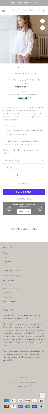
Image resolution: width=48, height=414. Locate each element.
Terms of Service (9, 301)
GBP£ (23, 377)
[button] (20, 86)
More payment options (24, 198)
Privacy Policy (8, 297)
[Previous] (13, 67)
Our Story (6, 257)
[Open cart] (45, 10)
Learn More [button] (24, 211)
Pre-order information (11, 288)
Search (5, 253)
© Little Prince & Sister (24, 383)
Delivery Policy (8, 280)
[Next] (34, 67)
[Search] (40, 10)
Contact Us (7, 261)
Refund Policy (8, 292)
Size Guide (7, 284)
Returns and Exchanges (11, 275)
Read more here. (9, 365)
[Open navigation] (3, 10)
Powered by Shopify (24, 386)
